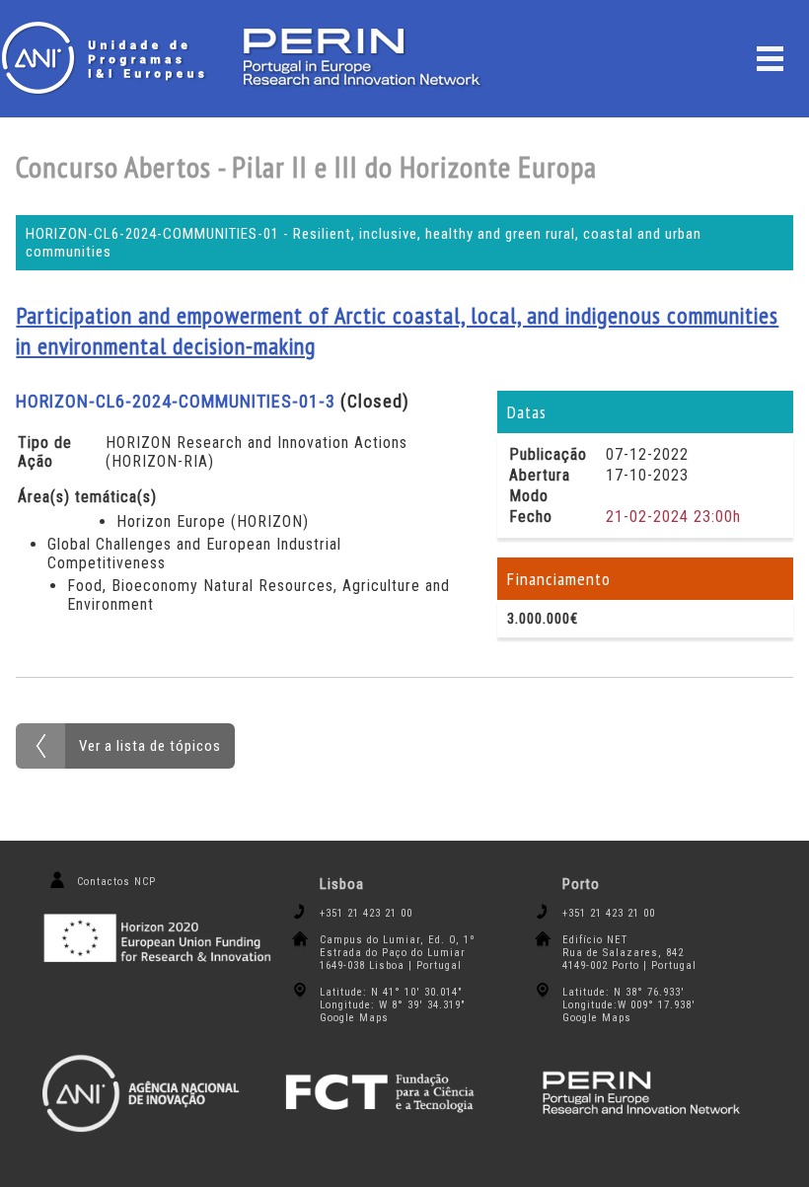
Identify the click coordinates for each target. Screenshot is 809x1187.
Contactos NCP (116, 881)
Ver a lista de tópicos (150, 746)
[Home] (108, 58)
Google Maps (354, 1017)
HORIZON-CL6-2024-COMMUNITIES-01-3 (175, 401)
